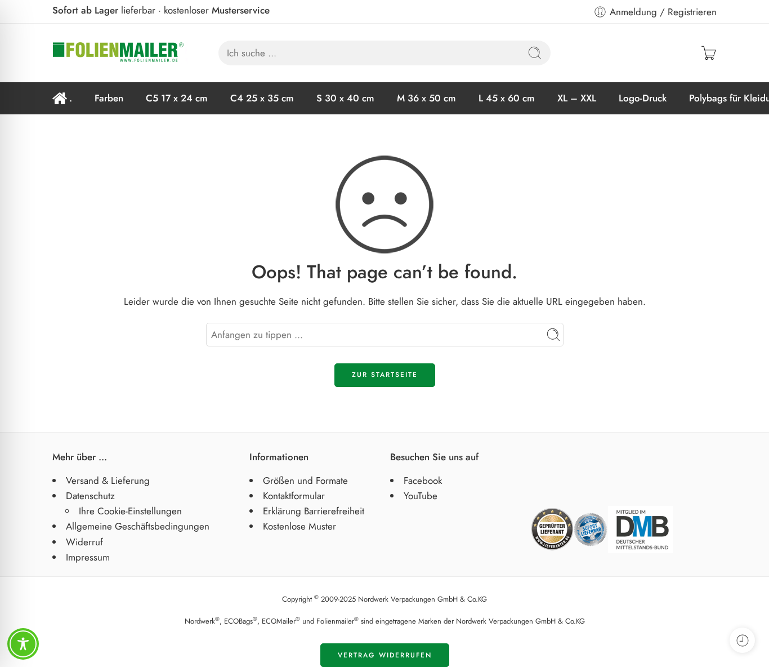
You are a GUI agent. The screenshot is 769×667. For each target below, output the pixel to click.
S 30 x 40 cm (345, 98)
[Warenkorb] (709, 53)
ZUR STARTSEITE (385, 375)
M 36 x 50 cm (426, 98)
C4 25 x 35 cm (262, 98)
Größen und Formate (305, 480)
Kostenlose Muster (299, 526)
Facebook (423, 480)
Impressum (88, 557)
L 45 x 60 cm (507, 98)
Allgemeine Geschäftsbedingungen (137, 526)
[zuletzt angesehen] (742, 640)
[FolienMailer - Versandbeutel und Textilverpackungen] (119, 53)
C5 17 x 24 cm (177, 98)
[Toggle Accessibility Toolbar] (23, 644)
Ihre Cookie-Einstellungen (130, 511)
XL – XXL (576, 98)
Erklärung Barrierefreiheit (313, 511)
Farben (109, 98)
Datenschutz (90, 496)
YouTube (420, 496)
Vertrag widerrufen (385, 655)
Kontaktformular (294, 496)
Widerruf (84, 542)
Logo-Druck (643, 98)
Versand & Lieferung (108, 480)
